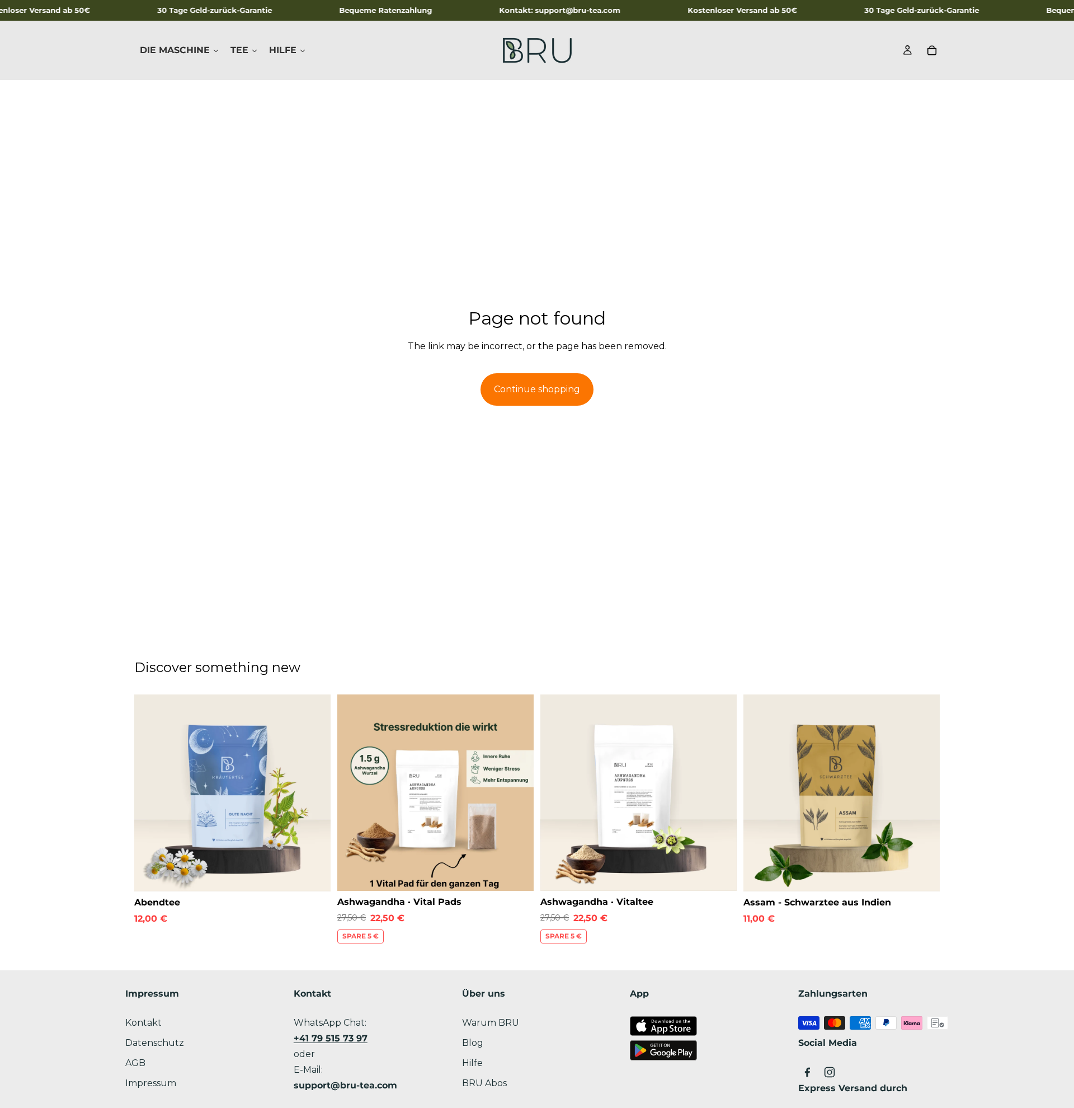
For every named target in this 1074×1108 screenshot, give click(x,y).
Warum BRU (490, 1022)
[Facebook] (807, 1072)
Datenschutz (154, 1042)
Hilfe (472, 1063)
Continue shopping (537, 389)
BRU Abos (484, 1083)
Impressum (150, 1083)
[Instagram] (830, 1072)
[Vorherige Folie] (151, 793)
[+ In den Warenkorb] (313, 874)
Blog (472, 1042)
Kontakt (143, 1022)
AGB (135, 1063)
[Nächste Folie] (314, 793)
